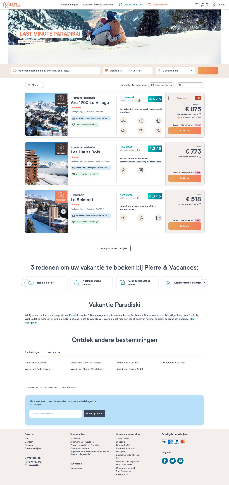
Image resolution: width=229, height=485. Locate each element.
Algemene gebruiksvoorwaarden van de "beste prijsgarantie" (89, 453)
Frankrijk (37, 41)
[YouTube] (180, 461)
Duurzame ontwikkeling (127, 455)
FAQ (27, 438)
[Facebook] (165, 461)
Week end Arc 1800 (128, 362)
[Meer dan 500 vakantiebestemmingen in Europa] (11, 4)
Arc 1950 (99, 112)
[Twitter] (172, 461)
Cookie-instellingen (80, 448)
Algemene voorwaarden (82, 442)
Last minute (53, 352)
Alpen (23, 41)
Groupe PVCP (123, 445)
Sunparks (120, 442)
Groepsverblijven (33, 448)
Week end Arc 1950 (174, 362)
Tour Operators (123, 471)
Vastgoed (120, 451)
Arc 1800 (99, 209)
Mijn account (76, 468)
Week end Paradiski (36, 362)
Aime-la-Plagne (102, 161)
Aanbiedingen (32, 352)
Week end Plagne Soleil (130, 369)
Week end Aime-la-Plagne (86, 362)
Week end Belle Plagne (37, 369)
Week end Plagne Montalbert (87, 369)
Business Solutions (125, 448)
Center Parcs (122, 438)
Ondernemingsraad (125, 468)
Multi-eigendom (124, 464)
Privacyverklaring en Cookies (84, 445)
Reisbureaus (122, 474)
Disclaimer (75, 438)
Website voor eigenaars (127, 461)
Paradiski (74, 315)
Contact (29, 442)
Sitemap (29, 445)
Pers (118, 458)
